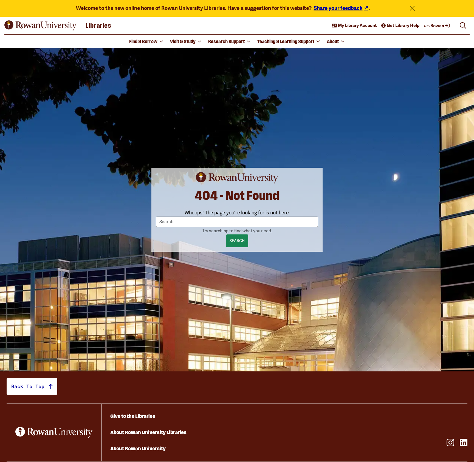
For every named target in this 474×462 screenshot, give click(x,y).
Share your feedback (338, 8)
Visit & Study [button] (183, 41)
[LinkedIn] (461, 442)
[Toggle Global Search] (463, 25)
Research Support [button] (226, 41)
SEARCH (237, 241)
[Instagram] (448, 442)
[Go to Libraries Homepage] (42, 25)
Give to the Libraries (132, 416)
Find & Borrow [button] (143, 41)
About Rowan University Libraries (148, 432)
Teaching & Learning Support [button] (285, 41)
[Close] (412, 8)
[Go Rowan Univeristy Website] (53, 432)
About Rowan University (138, 448)
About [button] (333, 41)
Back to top (27, 386)
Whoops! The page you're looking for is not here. (237, 213)
